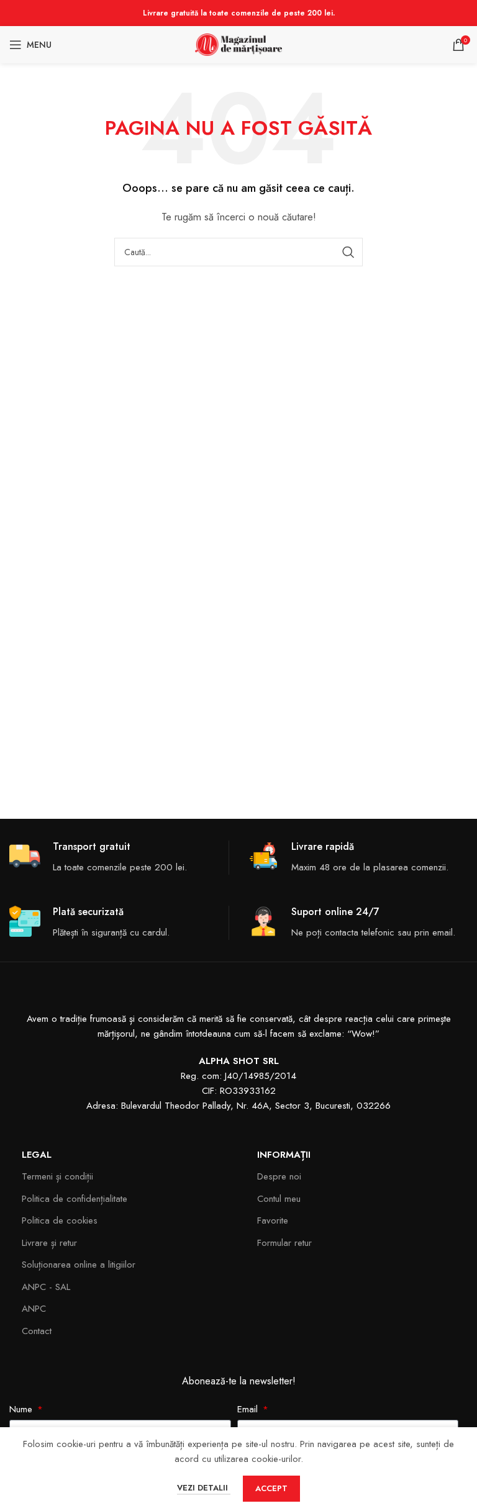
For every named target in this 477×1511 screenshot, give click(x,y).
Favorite (272, 1220)
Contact (37, 1331)
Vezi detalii (203, 1488)
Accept (271, 1488)
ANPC (34, 1308)
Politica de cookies (60, 1220)
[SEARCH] (348, 252)
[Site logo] (238, 43)
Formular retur (284, 1243)
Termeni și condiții (57, 1176)
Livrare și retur (49, 1243)
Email (249, 1409)
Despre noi (279, 1176)
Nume (22, 1409)
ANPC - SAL (46, 1287)
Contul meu (279, 1199)
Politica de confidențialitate (74, 1199)
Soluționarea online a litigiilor (78, 1264)
